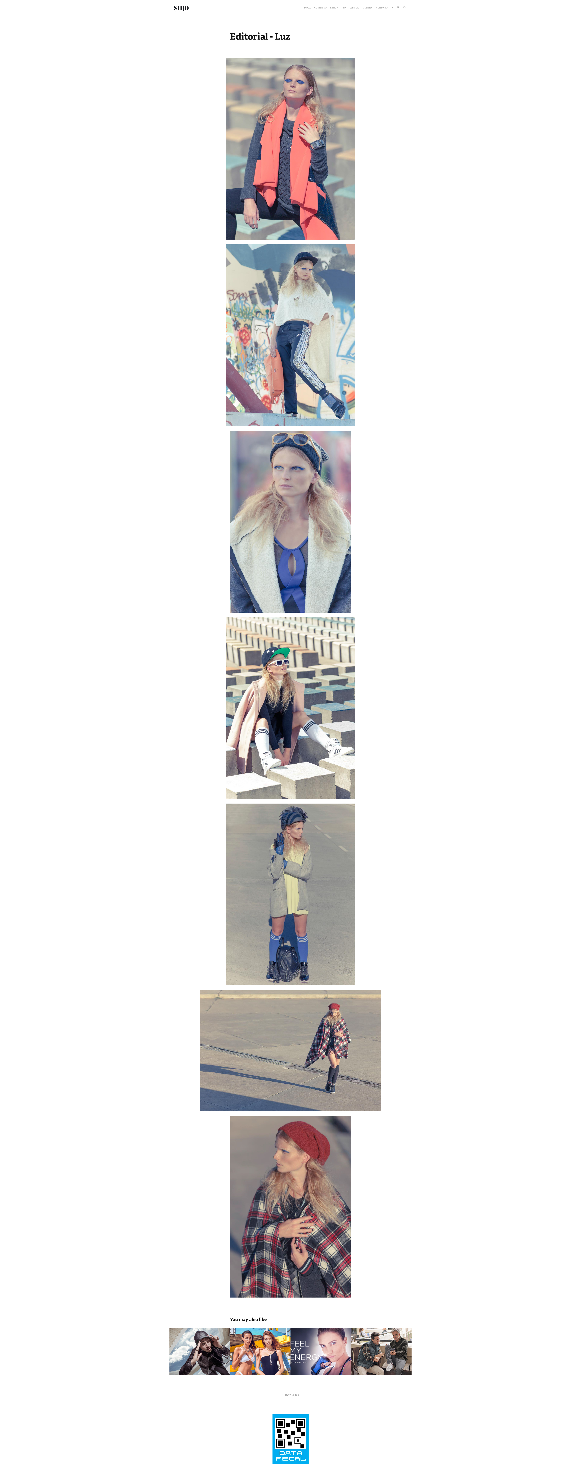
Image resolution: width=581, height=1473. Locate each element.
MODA (307, 7)
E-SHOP (334, 7)
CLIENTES (368, 7)
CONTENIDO (320, 7)
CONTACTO (382, 7)
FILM (343, 7)
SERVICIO (354, 7)
